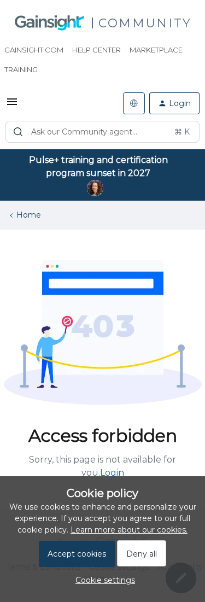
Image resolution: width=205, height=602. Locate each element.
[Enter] (18, 132)
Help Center (96, 49)
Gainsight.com (33, 49)
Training (21, 69)
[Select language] (134, 103)
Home (28, 215)
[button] (12, 105)
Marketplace (156, 49)
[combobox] (102, 132)
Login (112, 472)
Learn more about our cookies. (129, 530)
